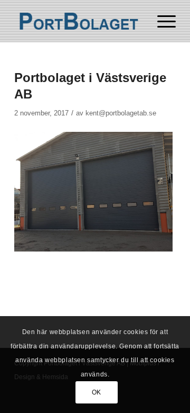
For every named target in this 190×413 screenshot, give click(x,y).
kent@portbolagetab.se (121, 113)
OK (96, 392)
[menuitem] (161, 21)
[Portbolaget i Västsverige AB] (79, 21)
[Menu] (161, 21)
